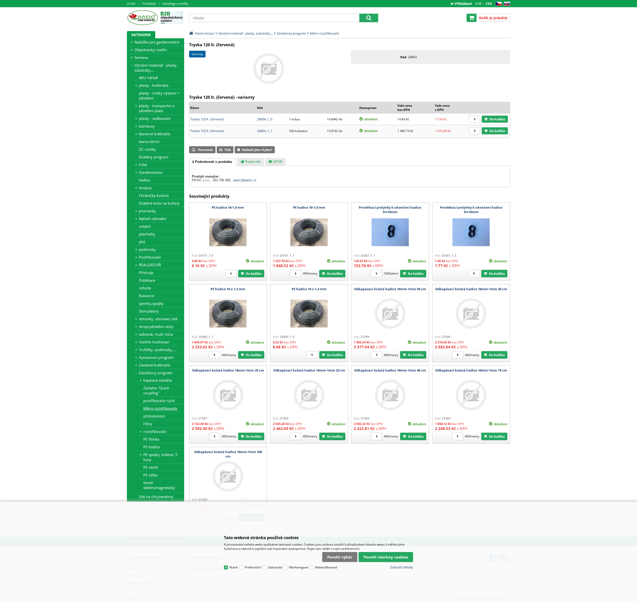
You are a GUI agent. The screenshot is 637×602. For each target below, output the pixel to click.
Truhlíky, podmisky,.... (158, 349)
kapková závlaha (157, 380)
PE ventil (150, 467)
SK (506, 4)
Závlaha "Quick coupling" (156, 390)
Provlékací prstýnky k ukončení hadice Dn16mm (390, 209)
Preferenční (253, 567)
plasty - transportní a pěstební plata (156, 108)
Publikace (147, 280)
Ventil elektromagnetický (159, 485)
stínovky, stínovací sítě (158, 318)
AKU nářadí (148, 77)
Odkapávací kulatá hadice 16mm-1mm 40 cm (390, 370)
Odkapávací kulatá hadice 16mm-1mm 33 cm (309, 370)
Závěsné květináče (154, 365)
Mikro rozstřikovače (160, 408)
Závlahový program (155, 372)
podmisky (147, 249)
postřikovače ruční (159, 400)
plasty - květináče (153, 85)
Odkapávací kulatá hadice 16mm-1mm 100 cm (228, 454)
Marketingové (298, 567)
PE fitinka (151, 439)
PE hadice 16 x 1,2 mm (228, 289)
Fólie (143, 164)
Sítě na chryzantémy (156, 496)
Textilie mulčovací (154, 341)
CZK (489, 3)
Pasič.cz (142, 18)
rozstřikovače (154, 431)
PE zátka (150, 474)
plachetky (147, 234)
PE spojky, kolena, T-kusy (160, 457)
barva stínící (149, 141)
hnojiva (145, 187)
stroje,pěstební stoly (156, 326)
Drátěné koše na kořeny (159, 203)
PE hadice (151, 446)
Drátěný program (153, 156)
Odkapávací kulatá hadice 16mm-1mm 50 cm (390, 289)
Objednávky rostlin (150, 49)
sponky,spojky (151, 303)
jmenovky (147, 210)
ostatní (145, 226)
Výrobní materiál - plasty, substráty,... (155, 68)
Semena (141, 57)
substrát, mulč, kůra (156, 334)
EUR (478, 3)
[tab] (212, 162)
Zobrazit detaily (401, 567)
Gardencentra (150, 172)
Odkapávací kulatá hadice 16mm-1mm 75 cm (471, 370)
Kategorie (141, 34)
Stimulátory (149, 311)
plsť (142, 241)
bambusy (147, 126)
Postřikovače (150, 257)
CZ (497, 4)
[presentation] (212, 162)
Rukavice (146, 295)
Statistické (275, 567)
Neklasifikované (326, 567)
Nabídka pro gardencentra (156, 42)
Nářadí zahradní (152, 218)
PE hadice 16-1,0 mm (228, 207)
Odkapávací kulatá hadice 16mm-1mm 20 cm (471, 289)
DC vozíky (147, 149)
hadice (144, 180)
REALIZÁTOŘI (150, 264)
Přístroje (146, 272)
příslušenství (154, 416)
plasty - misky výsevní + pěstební (159, 95)
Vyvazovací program (156, 357)
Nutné (233, 567)
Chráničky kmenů (154, 195)
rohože (145, 287)
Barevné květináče (154, 133)
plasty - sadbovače (154, 118)
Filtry (147, 423)
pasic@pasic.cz (245, 180)
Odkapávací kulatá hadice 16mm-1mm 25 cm (228, 370)
